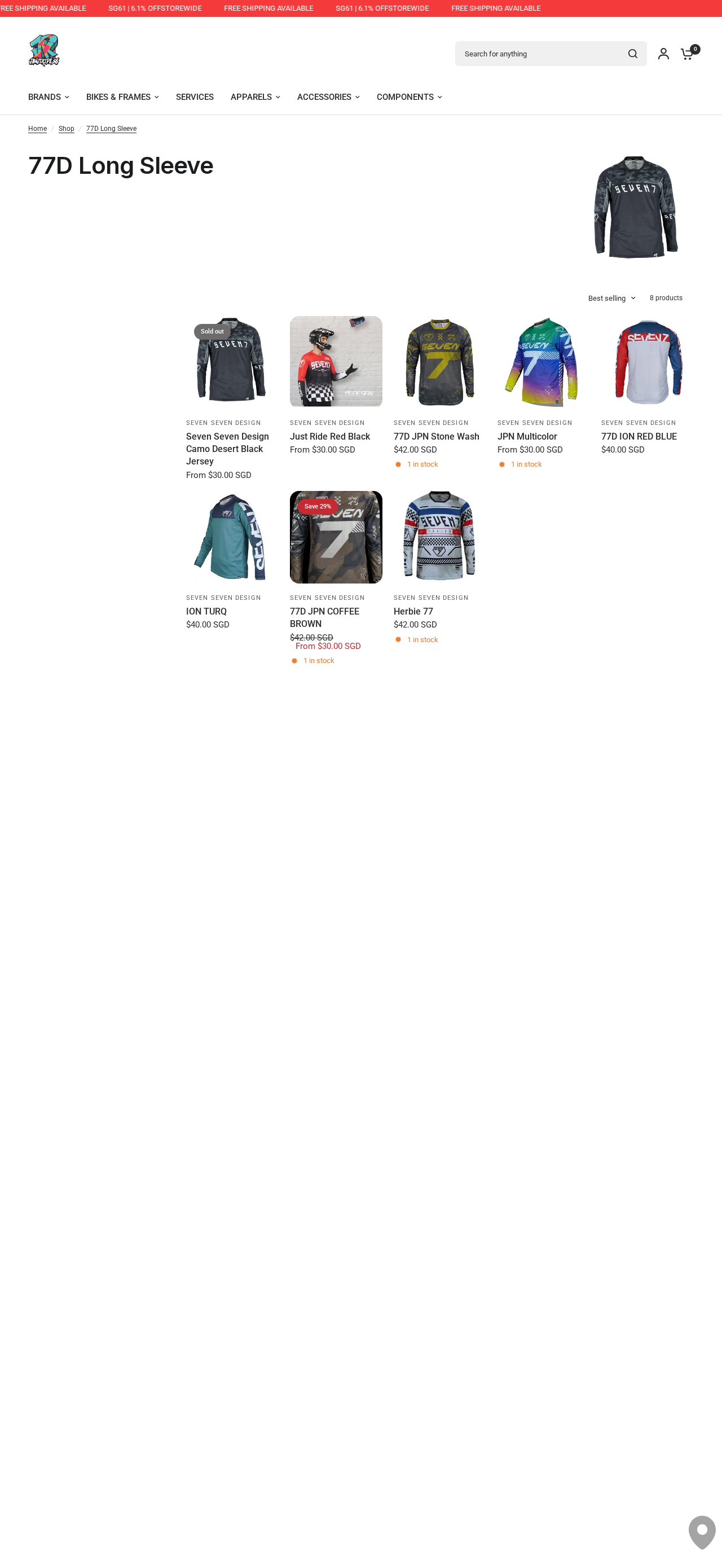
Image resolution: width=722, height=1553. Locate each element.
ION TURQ (206, 611)
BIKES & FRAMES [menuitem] (118, 97)
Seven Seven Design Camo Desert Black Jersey (227, 449)
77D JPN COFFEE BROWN (324, 617)
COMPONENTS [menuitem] (405, 97)
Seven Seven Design (223, 423)
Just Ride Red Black (330, 436)
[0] (684, 54)
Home (37, 129)
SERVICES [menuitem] (195, 97)
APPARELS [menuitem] (251, 97)
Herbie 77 (413, 611)
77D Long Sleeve (111, 129)
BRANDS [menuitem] (44, 97)
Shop (66, 129)
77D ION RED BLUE (639, 436)
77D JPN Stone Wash (436, 436)
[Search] (633, 53)
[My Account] (664, 54)
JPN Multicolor (527, 436)
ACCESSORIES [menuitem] (324, 97)
